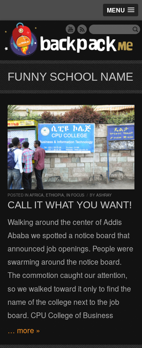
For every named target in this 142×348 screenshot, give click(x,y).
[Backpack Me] (71, 40)
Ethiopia (55, 195)
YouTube (70, 29)
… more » (24, 330)
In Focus (75, 195)
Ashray (104, 195)
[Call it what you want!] (71, 147)
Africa (37, 195)
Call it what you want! (70, 205)
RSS (82, 29)
